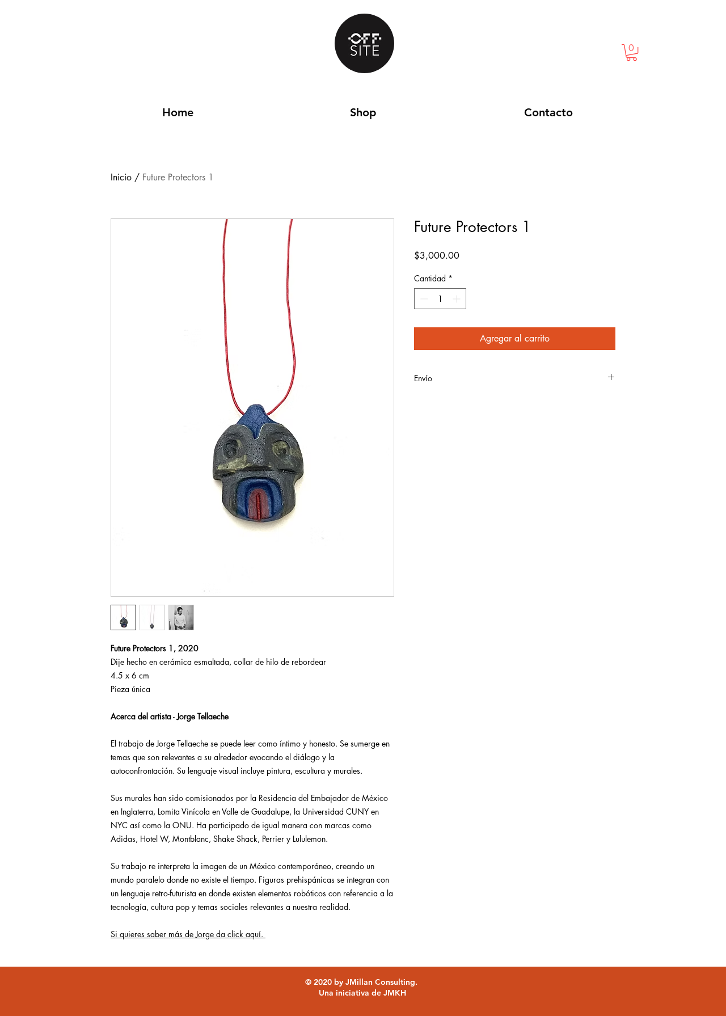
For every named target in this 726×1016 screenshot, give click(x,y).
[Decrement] (423, 299)
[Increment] (457, 299)
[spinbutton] (440, 299)
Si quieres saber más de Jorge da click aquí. (188, 934)
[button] (631, 52)
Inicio (121, 177)
